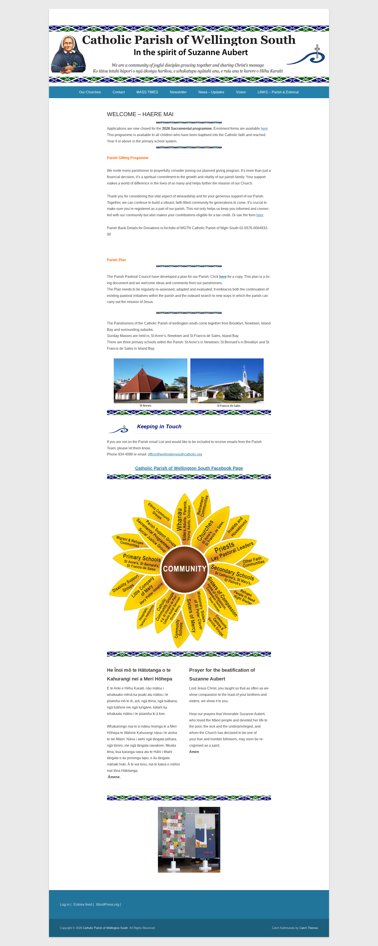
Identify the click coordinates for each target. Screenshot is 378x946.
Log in (65, 904)
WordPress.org (107, 904)
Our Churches (90, 92)
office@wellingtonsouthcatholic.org (175, 454)
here (264, 128)
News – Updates (211, 92)
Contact (119, 92)
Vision (241, 92)
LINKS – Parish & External (278, 92)
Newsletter (178, 92)
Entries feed (83, 904)
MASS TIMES (147, 92)
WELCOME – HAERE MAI (140, 114)
